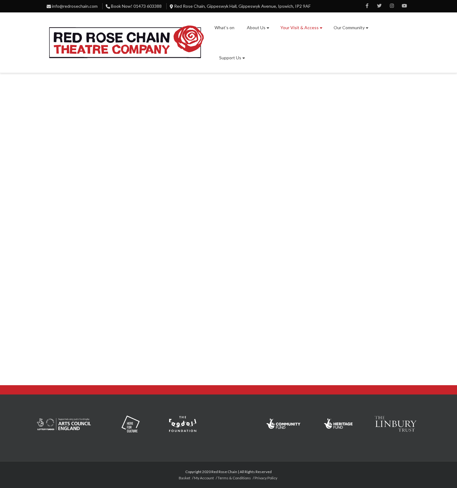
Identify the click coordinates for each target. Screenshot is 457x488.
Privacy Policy (266, 478)
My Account (204, 478)
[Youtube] (404, 6)
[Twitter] (379, 6)
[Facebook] (367, 6)
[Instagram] (391, 6)
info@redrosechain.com (75, 6)
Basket (184, 478)
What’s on (224, 27)
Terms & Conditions (234, 478)
